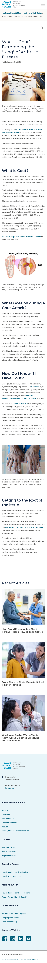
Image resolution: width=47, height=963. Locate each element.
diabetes (35, 386)
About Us (5, 827)
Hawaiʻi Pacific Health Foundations (16, 893)
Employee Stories (9, 855)
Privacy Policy (32, 959)
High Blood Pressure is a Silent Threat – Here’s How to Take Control (23, 630)
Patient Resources (9, 823)
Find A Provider (8, 818)
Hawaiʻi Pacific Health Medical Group (16, 872)
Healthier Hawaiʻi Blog (11, 13)
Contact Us (9, 788)
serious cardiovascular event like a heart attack (19, 397)
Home (4, 959)
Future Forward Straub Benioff (14, 897)
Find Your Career (8, 847)
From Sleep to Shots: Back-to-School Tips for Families (23, 683)
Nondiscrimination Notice (16, 959)
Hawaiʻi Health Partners (11, 876)
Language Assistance (10, 917)
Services (5, 810)
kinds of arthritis (21, 403)
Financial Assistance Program (14, 913)
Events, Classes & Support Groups (15, 831)
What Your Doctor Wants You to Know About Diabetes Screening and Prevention (20, 738)
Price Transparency (9, 922)
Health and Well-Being (32, 13)
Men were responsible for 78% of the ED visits (21, 236)
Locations (6, 814)
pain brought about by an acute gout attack (24, 527)
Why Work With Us (9, 851)
